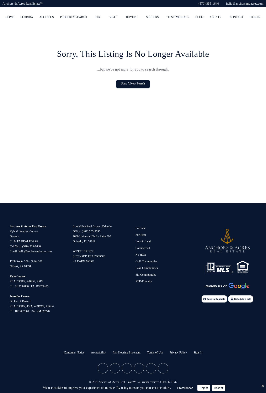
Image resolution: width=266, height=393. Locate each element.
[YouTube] (139, 368)
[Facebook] (103, 368)
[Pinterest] (151, 368)
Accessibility (98, 352)
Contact (236, 17)
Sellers (152, 17)
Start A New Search (133, 83)
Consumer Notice (74, 352)
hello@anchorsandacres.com (35, 251)
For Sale (140, 228)
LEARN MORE (84, 261)
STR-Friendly (143, 281)
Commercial (142, 248)
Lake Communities (146, 268)
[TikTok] (163, 368)
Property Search (73, 17)
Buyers (131, 17)
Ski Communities (145, 274)
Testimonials (178, 17)
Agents (215, 17)
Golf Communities (146, 261)
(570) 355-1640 (31, 246)
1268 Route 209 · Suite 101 (26, 261)
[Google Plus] (127, 368)
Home (10, 17)
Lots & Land (143, 241)
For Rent (140, 234)
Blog (199, 17)
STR (97, 17)
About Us (46, 17)
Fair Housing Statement (126, 352)
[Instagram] (115, 368)
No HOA (140, 254)
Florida (26, 17)
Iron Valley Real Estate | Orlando (92, 226)
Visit (113, 17)
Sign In (255, 17)
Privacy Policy (178, 352)
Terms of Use (155, 352)
